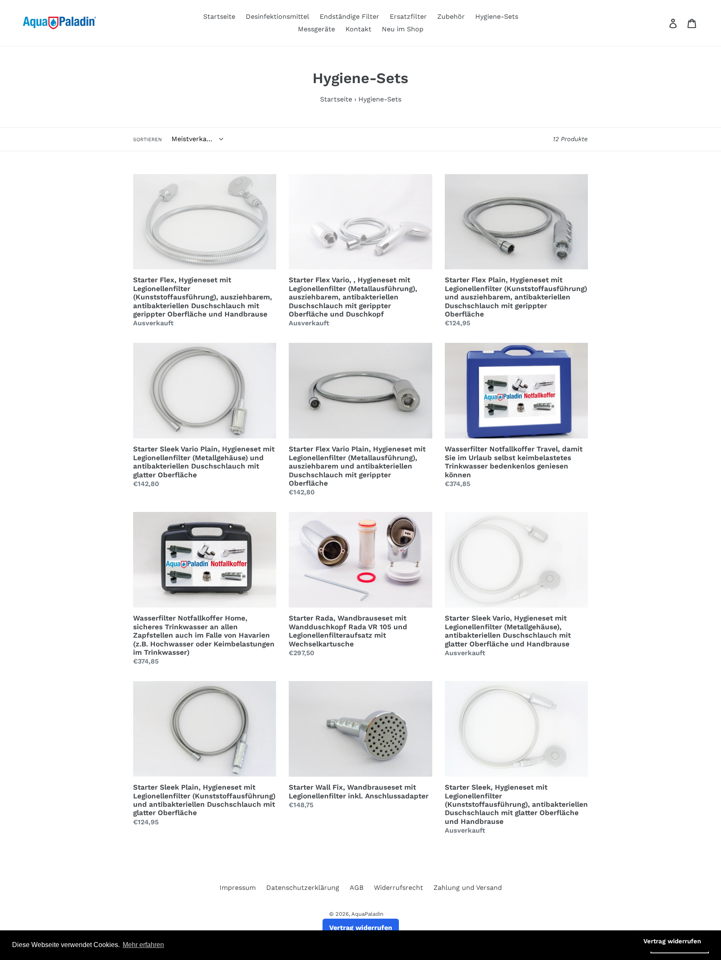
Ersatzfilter (408, 16)
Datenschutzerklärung (302, 888)
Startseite (219, 16)
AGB (356, 888)
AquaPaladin (367, 914)
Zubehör (451, 16)
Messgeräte (316, 29)
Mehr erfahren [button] (143, 944)
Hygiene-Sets (496, 16)
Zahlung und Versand (468, 888)
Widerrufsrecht (398, 888)
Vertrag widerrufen (360, 928)
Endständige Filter (349, 16)
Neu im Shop (403, 29)
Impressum (237, 888)
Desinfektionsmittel (277, 16)
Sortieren (147, 139)
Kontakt (358, 29)
